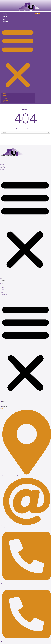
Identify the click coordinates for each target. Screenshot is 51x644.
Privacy (2, 169)
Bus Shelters (4, 291)
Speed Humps (5, 292)
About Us (5, 14)
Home (4, 13)
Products (5, 16)
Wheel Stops (4, 294)
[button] (18, 58)
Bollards (3, 287)
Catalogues (5, 19)
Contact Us (5, 21)
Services (5, 18)
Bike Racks (4, 289)
